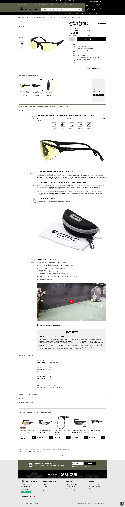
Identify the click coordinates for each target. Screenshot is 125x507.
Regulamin (92, 490)
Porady (45, 490)
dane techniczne (26, 355)
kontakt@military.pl (26, 484)
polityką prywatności (86, 466)
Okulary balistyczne (37, 451)
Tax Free (91, 493)
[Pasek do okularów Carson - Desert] (63, 422)
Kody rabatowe (70, 493)
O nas (44, 484)
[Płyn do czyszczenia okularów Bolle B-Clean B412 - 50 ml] (48, 84)
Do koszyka (99, 94)
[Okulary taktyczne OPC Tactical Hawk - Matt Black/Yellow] (25, 84)
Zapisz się (90, 463)
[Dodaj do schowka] (67, 23)
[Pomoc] (88, 10)
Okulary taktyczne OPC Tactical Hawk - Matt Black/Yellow (25, 92)
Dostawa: (86, 30)
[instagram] (66, 474)
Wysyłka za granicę (71, 490)
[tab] (62, 111)
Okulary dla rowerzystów (25, 451)
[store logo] (29, 9)
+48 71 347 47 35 (25, 486)
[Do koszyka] (34, 437)
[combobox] (61, 9)
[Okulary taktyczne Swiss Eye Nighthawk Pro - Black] (80, 422)
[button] (22, 22)
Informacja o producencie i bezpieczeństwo (50, 325)
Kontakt (45, 486)
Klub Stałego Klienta (48, 493)
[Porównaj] (64, 23)
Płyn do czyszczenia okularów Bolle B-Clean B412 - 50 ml (48, 92)
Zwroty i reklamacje (94, 484)
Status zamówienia (71, 488)
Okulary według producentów (40, 17)
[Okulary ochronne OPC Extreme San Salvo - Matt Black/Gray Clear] (97, 422)
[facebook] (62, 474)
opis (21, 111)
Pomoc (45, 488)
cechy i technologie (28, 394)
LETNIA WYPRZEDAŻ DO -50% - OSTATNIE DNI (63, 0)
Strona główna (21, 17)
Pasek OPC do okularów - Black (36, 92)
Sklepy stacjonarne (94, 495)
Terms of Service (59, 503)
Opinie (22, 399)
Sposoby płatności (71, 486)
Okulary (28, 17)
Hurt (44, 495)
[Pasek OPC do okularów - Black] (37, 84)
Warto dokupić (26, 403)
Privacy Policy (53, 503)
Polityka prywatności (94, 486)
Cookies (91, 488)
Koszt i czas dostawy (71, 484)
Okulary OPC (53, 17)
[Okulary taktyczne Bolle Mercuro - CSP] (45, 422)
